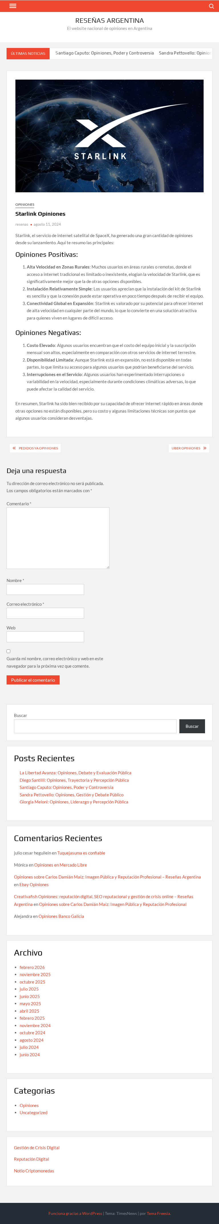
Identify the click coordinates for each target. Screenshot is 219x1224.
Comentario (19, 503)
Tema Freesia (158, 1213)
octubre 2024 (32, 1032)
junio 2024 (30, 1054)
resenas (21, 224)
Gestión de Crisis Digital (37, 1147)
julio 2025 (29, 988)
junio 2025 (30, 996)
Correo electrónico (25, 604)
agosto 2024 (32, 1040)
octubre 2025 (32, 981)
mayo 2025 (30, 1003)
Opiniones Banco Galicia (61, 916)
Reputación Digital (31, 1159)
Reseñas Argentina (109, 20)
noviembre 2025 (35, 974)
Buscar (20, 715)
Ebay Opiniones (34, 884)
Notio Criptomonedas (34, 1170)
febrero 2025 (32, 1018)
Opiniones (24, 204)
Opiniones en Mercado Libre (60, 864)
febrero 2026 (32, 967)
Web (11, 627)
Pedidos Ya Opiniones (38, 448)
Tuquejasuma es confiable (81, 852)
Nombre (15, 580)
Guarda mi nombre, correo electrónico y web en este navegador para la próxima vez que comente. (55, 662)
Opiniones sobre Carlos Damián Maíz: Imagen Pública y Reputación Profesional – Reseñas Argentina (107, 876)
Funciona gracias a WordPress (75, 1213)
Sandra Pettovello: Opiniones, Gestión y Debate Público (71, 794)
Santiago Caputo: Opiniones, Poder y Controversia (89, 53)
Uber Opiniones (186, 448)
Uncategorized (33, 1112)
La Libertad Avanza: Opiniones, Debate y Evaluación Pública (75, 772)
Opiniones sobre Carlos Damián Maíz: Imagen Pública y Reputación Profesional (112, 904)
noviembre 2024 (35, 1025)
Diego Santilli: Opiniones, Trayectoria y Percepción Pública (74, 780)
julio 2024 (29, 1047)
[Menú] (12, 6)
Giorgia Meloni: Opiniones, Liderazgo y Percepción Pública (74, 801)
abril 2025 (29, 1010)
